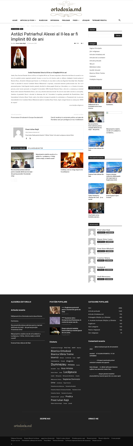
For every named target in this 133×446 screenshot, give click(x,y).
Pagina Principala (96, 48)
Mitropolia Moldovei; (68, 376)
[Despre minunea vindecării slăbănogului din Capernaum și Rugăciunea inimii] (114, 167)
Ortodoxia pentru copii (78, 438)
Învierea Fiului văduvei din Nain (21, 343)
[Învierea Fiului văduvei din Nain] (96, 141)
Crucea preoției (115, 438)
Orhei (53, 383)
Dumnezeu (58, 364)
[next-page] (15, 180)
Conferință (68, 358)
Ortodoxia (54, 20)
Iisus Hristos (67, 368)
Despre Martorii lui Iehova (31, 438)
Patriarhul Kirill (55, 396)
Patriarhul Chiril (76, 389)
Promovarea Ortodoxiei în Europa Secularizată (27, 117)
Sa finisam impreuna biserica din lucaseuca (78, 440)
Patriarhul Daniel (55, 393)
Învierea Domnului (58, 440)
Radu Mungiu (94, 367)
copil (78, 358)
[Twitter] (31, 138)
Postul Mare (47, 440)
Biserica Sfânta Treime (62, 354)
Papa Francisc (67, 383)
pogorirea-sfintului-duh (47, 438)
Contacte (93, 76)
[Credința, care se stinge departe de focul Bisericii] (72, 160)
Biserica (79, 347)
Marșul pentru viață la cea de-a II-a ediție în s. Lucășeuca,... (113, 130)
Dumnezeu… (110, 104)
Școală (70, 403)
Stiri (28, 26)
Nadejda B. (101, 267)
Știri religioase (95, 51)
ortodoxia (59, 383)
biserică (54, 357)
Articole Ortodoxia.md (97, 54)
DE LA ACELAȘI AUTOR (35, 148)
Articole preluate (95, 61)
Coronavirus (55, 361)
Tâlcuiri (92, 64)
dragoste (69, 361)
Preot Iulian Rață (60, 400)
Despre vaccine (15, 440)
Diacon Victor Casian (105, 239)
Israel (60, 372)
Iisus (58, 368)
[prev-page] (12, 180)
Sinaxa (65, 403)
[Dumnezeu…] (114, 97)
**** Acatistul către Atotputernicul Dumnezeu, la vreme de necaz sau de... (71, 320)
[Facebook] (27, 138)
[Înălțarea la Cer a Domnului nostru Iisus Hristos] (96, 97)
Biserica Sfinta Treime (97, 73)
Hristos (71, 365)
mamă (52, 376)
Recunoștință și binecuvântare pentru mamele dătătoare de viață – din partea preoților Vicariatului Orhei (26, 327)
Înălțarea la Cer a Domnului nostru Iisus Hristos (95, 106)
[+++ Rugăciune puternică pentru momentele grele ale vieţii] (55, 310)
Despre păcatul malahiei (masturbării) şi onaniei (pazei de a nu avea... (72, 330)
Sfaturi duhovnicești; (56, 403)
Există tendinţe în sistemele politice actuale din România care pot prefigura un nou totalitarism (67, 119)
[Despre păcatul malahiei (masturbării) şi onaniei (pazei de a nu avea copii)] (55, 331)
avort (73, 348)
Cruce (63, 361)
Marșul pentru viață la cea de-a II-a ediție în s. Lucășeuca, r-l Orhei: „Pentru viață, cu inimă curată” (46, 156)
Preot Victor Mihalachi (105, 249)
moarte (77, 376)
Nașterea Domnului (71, 379)
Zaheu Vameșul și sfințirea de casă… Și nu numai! (95, 197)
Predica (69, 396)
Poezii (75, 20)
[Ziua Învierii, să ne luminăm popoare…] (96, 208)
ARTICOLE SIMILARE (18, 148)
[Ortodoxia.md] (66, 9)
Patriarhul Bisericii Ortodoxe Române (61, 389)
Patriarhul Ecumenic (66, 393)
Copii (74, 358)
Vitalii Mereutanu (103, 277)
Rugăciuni (43, 20)
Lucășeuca (69, 372)
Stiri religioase (21, 26)
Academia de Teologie (57, 347)
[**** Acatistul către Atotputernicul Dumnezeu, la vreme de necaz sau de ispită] (55, 320)
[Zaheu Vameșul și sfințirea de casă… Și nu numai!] (96, 188)
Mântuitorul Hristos (56, 379)
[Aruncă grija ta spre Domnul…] (114, 188)
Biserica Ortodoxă (61, 351)
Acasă (14, 20)
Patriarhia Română (71, 386)
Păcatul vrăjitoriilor (104, 438)
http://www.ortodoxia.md (32, 132)
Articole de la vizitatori (97, 58)
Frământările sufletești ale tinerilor (32, 440)
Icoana (78, 365)
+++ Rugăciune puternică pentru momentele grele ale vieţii (71, 309)
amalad (92, 353)
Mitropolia (58, 376)
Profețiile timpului (96, 79)
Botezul (62, 358)
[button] (119, 20)
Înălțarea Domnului (16, 438)
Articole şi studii (27, 20)
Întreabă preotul (99, 20)
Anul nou (67, 348)
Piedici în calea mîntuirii (63, 438)
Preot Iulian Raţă (21, 43)
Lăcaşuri (86, 20)
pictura (62, 396)
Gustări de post (95, 70)
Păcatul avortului (92, 438)
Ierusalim (53, 368)
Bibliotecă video (95, 67)
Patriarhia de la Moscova (57, 386)
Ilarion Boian (54, 372)
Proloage (66, 20)
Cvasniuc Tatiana (103, 258)
